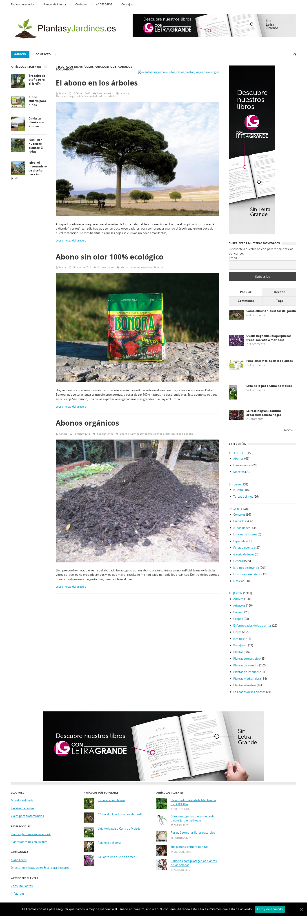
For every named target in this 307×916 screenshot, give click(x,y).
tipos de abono (184, 433)
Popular (245, 292)
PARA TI (234, 509)
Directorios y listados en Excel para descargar (41, 868)
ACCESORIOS (104, 4)
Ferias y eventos (244, 548)
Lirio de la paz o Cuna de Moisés (269, 386)
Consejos (127, 4)
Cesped (238, 619)
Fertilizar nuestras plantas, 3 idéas (36, 146)
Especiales (240, 541)
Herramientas (242, 465)
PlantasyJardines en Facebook (31, 834)
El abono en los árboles (97, 83)
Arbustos (239, 605)
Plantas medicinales (246, 679)
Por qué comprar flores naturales (193, 833)
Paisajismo (240, 645)
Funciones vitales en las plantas (269, 361)
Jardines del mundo (246, 568)
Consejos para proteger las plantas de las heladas (194, 863)
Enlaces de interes (245, 534)
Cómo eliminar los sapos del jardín (271, 311)
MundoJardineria (22, 800)
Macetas (239, 472)
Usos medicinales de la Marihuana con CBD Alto (193, 802)
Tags (279, 301)
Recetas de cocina (22, 808)
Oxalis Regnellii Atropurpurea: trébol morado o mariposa (268, 338)
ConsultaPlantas (22, 886)
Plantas (238, 652)
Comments (246, 301)
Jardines (238, 639)
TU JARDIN (235, 593)
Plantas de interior (54, 4)
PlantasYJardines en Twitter (29, 842)
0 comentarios (105, 93)
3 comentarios (105, 433)
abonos (124, 93)
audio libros (19, 860)
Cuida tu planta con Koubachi (36, 122)
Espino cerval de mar (111, 800)
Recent (279, 292)
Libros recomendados (248, 574)
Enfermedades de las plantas (252, 625)
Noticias (238, 581)
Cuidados (81, 4)
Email (233, 258)
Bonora (158, 267)
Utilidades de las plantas (249, 692)
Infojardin (17, 893)
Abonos (238, 458)
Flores (237, 632)
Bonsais (238, 612)
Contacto (43, 54)
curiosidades (241, 528)
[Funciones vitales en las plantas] (236, 369)
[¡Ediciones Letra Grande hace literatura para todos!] (214, 36)
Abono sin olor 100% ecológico (109, 257)
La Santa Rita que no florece (116, 857)
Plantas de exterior (22, 4)
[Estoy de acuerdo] (301, 909)
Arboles (83, 96)
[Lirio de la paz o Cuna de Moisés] (233, 399)
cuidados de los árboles (102, 96)
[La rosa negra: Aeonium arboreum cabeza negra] (236, 419)
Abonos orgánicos (87, 423)
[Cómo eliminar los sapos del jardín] (236, 318)
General (238, 561)
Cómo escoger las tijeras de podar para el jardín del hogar (193, 818)
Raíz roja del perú (109, 843)
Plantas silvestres (244, 685)
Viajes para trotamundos (27, 816)
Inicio (21, 54)
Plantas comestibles (246, 659)
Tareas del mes (243, 496)
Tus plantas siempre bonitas (189, 847)
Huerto (238, 490)
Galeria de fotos (243, 554)
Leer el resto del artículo (71, 240)
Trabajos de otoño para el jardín (37, 80)
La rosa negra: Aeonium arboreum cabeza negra (263, 413)
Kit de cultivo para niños (37, 101)
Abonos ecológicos (67, 96)
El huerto (235, 484)
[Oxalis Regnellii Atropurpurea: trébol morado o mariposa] (236, 345)
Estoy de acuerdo (270, 909)
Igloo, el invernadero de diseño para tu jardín (29, 170)
